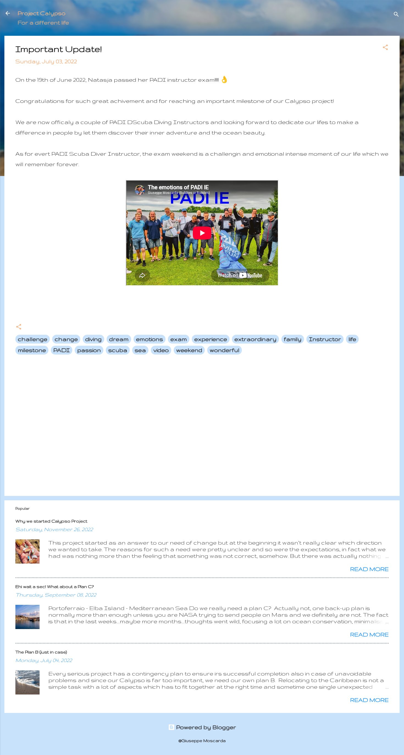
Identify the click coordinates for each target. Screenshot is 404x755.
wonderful (224, 350)
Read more (369, 569)
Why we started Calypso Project (51, 521)
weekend (189, 350)
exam (178, 339)
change (66, 339)
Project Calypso (41, 13)
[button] (385, 48)
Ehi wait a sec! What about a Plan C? (54, 586)
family (292, 339)
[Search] (396, 15)
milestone (32, 350)
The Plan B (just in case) (41, 652)
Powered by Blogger (205, 727)
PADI (61, 350)
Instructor (325, 339)
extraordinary (255, 339)
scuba (117, 350)
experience (210, 339)
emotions (149, 339)
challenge (32, 339)
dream (119, 339)
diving (93, 339)
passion (89, 350)
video (161, 350)
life (352, 339)
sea (140, 350)
